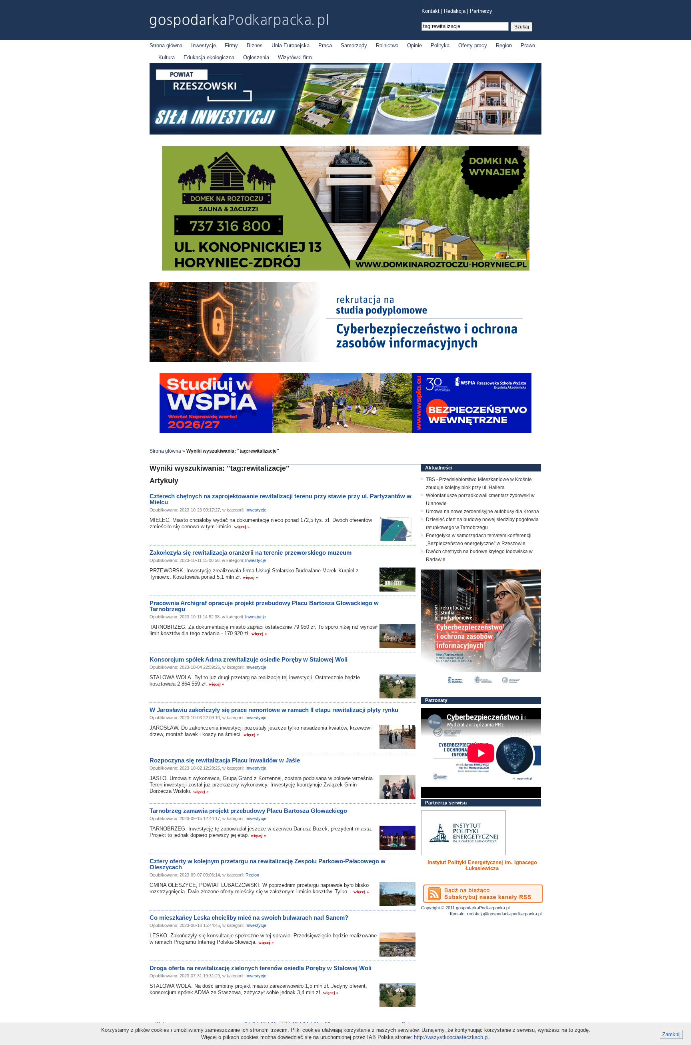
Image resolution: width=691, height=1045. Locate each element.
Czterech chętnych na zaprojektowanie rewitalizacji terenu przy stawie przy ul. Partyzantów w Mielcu (280, 499)
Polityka (440, 45)
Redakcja (454, 11)
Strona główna (166, 45)
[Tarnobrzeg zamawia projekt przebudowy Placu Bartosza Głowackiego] (397, 838)
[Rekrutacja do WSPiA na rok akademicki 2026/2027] (345, 431)
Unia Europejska (291, 45)
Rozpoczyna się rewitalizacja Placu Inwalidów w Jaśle (225, 760)
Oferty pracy (472, 45)
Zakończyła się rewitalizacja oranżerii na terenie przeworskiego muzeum (250, 552)
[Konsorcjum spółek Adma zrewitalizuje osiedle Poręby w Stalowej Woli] (397, 686)
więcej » (242, 526)
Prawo (528, 45)
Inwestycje (203, 45)
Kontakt (430, 11)
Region (504, 45)
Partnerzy (481, 11)
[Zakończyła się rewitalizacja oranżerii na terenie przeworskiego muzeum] (397, 580)
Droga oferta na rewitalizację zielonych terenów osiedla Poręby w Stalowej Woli (260, 968)
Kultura (166, 57)
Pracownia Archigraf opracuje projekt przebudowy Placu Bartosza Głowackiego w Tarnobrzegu (264, 606)
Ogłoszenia (256, 57)
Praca (325, 45)
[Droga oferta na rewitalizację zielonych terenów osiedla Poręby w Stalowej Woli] (397, 995)
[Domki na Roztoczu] (345, 269)
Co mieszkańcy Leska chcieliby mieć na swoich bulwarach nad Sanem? (249, 917)
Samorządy (354, 45)
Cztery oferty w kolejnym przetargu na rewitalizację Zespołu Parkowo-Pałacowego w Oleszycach (267, 864)
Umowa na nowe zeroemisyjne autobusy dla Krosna (482, 511)
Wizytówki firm (295, 57)
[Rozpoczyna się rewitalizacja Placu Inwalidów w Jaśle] (397, 787)
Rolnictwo (387, 45)
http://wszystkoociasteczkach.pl (451, 1037)
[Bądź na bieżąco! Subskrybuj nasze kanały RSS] (483, 894)
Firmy (231, 45)
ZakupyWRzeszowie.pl (451, 862)
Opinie (414, 45)
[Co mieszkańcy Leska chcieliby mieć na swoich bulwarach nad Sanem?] (397, 945)
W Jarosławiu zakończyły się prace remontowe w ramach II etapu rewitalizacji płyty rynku (274, 709)
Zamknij (671, 1034)
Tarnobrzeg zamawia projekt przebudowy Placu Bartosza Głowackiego (248, 810)
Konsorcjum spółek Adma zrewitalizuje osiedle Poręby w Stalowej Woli (248, 659)
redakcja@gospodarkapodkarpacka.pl (504, 913)
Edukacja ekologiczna (209, 57)
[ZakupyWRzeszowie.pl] (463, 832)
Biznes (255, 45)
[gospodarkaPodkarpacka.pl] (239, 21)
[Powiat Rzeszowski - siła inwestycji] (345, 133)
